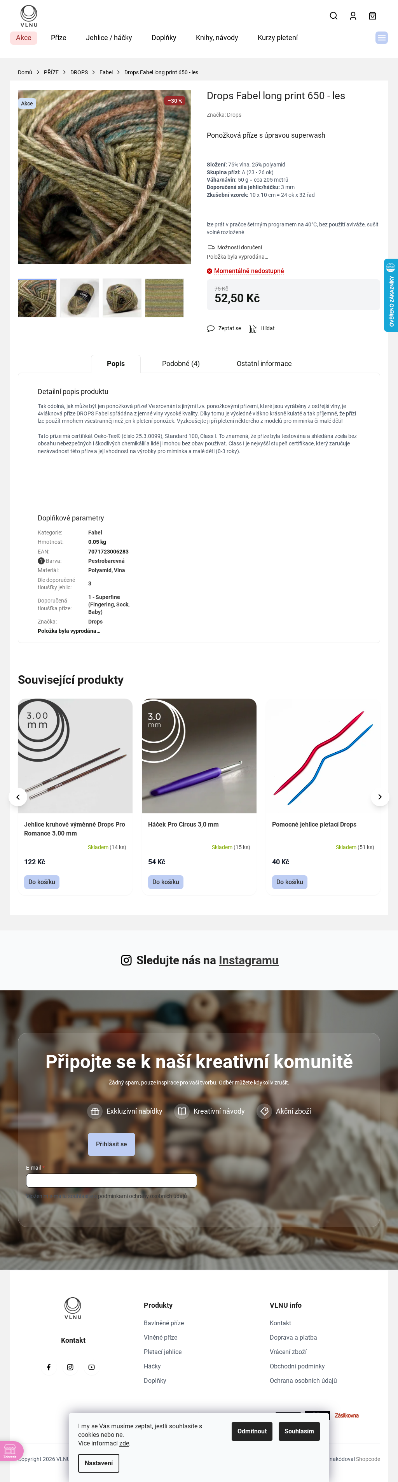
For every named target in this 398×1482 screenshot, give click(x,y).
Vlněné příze (160, 1337)
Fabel (95, 532)
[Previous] (18, 797)
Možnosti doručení (239, 247)
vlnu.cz (70, 1367)
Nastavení (99, 1463)
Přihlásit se (111, 1144)
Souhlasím (299, 1431)
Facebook (49, 1367)
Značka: (224, 115)
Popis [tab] (116, 363)
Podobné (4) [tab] (181, 363)
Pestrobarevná (106, 561)
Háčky (152, 1366)
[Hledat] (333, 16)
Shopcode (368, 1459)
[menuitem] (23, 38)
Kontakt (280, 1323)
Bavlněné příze (164, 1323)
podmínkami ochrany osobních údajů (142, 1196)
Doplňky (155, 1380)
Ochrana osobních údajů (303, 1380)
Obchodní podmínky (297, 1366)
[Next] (380, 797)
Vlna (119, 570)
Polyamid (100, 570)
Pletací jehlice (163, 1352)
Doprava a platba (293, 1337)
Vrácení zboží (288, 1352)
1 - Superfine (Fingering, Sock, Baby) (108, 604)
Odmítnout (252, 1431)
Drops (95, 621)
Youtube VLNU (92, 1367)
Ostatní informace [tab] (264, 363)
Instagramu (249, 960)
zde (124, 1443)
